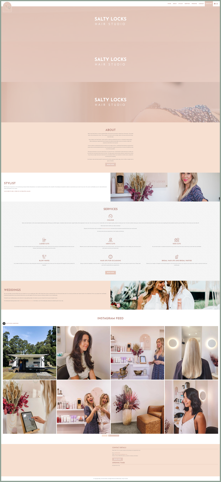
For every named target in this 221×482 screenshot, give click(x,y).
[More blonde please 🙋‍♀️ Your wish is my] (191, 353)
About (175, 3)
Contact (201, 3)
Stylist (180, 3)
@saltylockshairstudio (106, 228)
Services (187, 3)
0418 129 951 (117, 452)
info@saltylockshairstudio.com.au (26, 300)
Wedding (194, 3)
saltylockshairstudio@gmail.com (120, 454)
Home (169, 3)
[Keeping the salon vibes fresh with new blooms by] (137, 407)
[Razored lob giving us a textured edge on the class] (191, 407)
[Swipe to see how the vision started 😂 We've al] (137, 353)
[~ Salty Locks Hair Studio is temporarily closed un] (29, 353)
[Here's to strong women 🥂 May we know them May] (83, 407)
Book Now (209, 3)
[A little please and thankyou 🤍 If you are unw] (29, 407)
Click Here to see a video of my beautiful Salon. (17, 191)
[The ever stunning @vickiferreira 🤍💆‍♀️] (83, 353)
